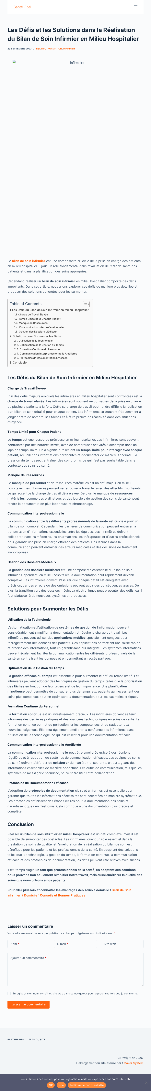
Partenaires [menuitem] (15, 1039)
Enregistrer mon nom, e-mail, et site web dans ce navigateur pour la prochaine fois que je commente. (75, 993)
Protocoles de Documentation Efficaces (43, 357)
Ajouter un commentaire (28, 958)
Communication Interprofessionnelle (41, 327)
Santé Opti (22, 7)
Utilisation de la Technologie (36, 340)
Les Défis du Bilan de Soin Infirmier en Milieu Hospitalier (50, 310)
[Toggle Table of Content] (84, 304)
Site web (110, 944)
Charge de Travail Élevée (33, 314)
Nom (14, 944)
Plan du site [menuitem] (37, 1039)
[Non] (146, 1083)
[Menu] (135, 7)
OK (51, 1085)
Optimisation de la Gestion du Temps (41, 344)
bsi (38, 48)
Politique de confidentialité (87, 1085)
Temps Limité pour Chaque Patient (40, 318)
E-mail (62, 944)
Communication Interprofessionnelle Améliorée (48, 353)
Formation (55, 48)
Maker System (134, 1063)
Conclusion (21, 362)
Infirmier (69, 48)
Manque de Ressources (33, 322)
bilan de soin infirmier (28, 261)
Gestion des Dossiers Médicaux (38, 331)
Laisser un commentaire (28, 1004)
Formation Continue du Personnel (39, 349)
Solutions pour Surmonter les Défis (37, 336)
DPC (43, 48)
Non (61, 1085)
